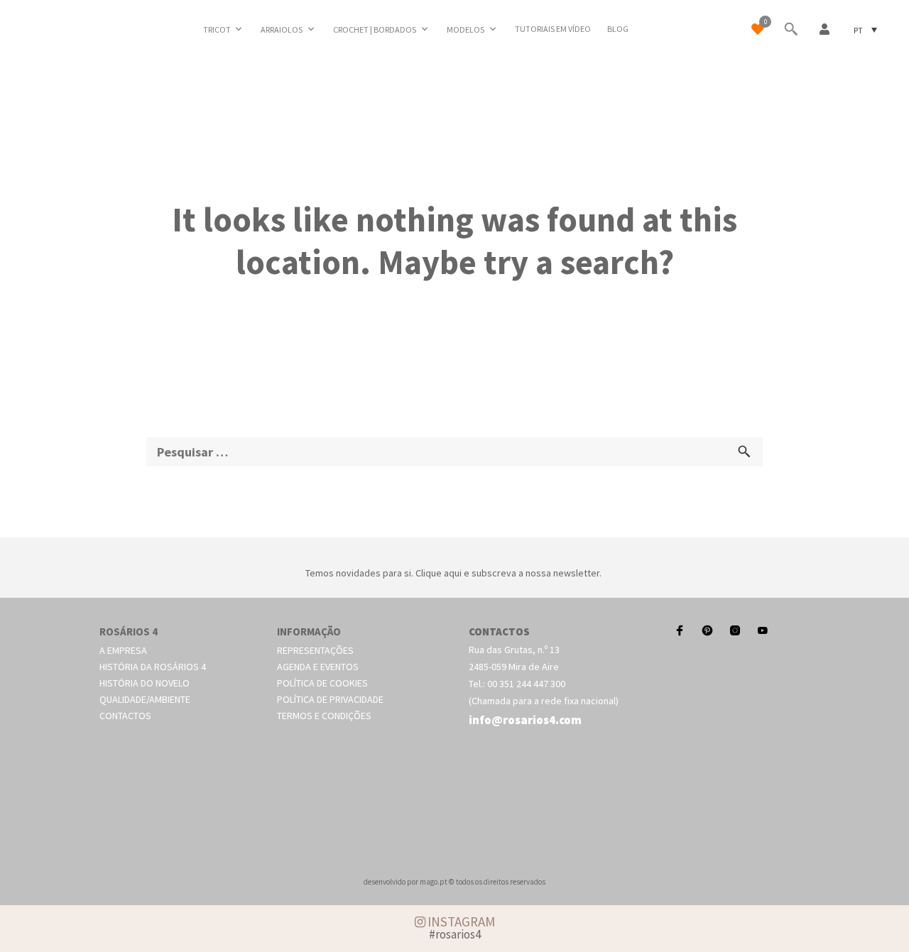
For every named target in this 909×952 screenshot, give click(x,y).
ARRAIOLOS (282, 29)
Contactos (125, 715)
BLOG (617, 28)
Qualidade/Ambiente (144, 699)
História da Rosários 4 (152, 666)
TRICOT (217, 29)
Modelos (465, 29)
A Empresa (123, 650)
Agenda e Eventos (318, 666)
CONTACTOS (499, 631)
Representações (315, 650)
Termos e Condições (324, 715)
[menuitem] (865, 29)
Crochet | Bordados (374, 29)
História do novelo (144, 683)
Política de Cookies (322, 683)
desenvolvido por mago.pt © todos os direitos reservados (454, 882)
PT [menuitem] (858, 29)
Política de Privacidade (330, 699)
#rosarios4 (455, 934)
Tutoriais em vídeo (553, 28)
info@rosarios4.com (525, 720)
